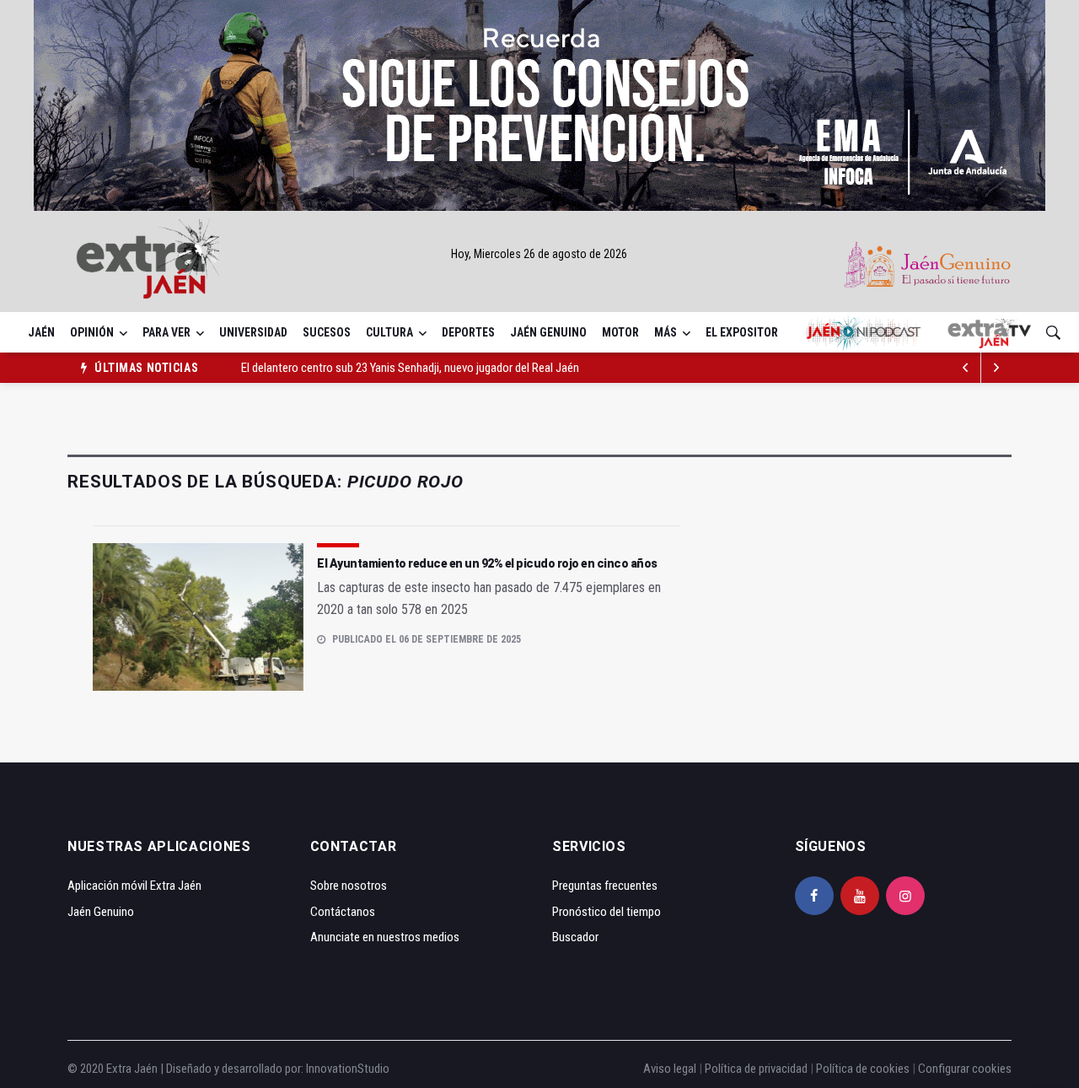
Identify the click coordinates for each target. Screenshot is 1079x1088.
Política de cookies (863, 1068)
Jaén (41, 332)
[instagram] (905, 895)
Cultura (389, 332)
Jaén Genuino (548, 332)
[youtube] (859, 895)
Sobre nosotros (348, 885)
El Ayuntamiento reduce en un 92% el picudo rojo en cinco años (487, 563)
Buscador (575, 937)
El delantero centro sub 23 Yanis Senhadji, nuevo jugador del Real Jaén (410, 367)
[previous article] (996, 368)
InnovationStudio (347, 1068)
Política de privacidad (756, 1068)
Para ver (166, 332)
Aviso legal (669, 1068)
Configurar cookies (965, 1068)
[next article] (966, 368)
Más (665, 332)
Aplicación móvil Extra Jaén (134, 885)
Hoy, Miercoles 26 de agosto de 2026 (539, 254)
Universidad (253, 332)
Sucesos (327, 332)
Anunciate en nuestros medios (384, 937)
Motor (620, 332)
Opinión (92, 332)
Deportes (468, 332)
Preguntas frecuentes (605, 885)
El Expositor (742, 332)
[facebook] (814, 895)
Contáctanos (342, 911)
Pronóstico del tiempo (606, 911)
